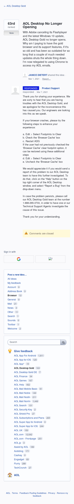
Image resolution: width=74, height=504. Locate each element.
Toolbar (11, 324)
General (12, 299)
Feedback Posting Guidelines (33, 492)
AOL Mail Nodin (22, 397)
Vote (11, 33)
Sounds (12, 320)
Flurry (17, 463)
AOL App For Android (25, 355)
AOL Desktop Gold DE (26, 372)
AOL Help (19, 384)
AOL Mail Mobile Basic (26, 388)
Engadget (19, 459)
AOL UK (18, 430)
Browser (12, 295)
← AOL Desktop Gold (15, 5)
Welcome (12, 328)
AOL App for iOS (22, 359)
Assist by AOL (21, 446)
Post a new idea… (17, 274)
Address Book (15, 291)
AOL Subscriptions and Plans (29, 417)
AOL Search (20, 405)
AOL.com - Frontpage (25, 438)
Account (12, 287)
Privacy (51, 492)
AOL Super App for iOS (26, 426)
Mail (10, 303)
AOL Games (20, 380)
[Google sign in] (19, 259)
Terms (15, 492)
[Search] (63, 342)
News (10, 307)
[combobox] (34, 342)
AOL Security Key (23, 409)
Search (11, 316)
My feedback (14, 282)
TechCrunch (20, 467)
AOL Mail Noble (22, 392)
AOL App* (19, 363)
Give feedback (23, 351)
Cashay (18, 455)
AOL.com (19, 434)
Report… (46, 78)
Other (10, 311)
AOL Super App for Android (28, 421)
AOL (17, 475)
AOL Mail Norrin (22, 401)
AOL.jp (18, 442)
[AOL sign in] (50, 259)
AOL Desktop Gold (24, 368)
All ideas (12, 278)
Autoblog (19, 450)
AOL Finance (21, 376)
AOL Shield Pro (22, 413)
